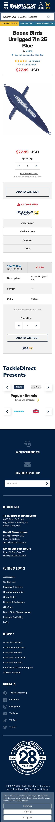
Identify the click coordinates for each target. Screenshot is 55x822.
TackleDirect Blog (18, 692)
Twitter (12, 727)
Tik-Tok (12, 720)
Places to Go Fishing (13, 617)
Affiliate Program (11, 672)
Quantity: (27, 158)
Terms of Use (32, 789)
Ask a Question (29, 64)
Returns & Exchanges (14, 602)
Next (48, 387)
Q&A (27, 248)
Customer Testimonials (14, 657)
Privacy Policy (22, 800)
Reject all (27, 811)
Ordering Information (13, 592)
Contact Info (9, 582)
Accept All (27, 817)
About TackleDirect (12, 642)
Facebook (14, 699)
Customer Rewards (13, 662)
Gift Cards (8, 607)
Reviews (27, 239)
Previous (7, 387)
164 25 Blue (14, 266)
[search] (48, 16)
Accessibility (9, 577)
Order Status (9, 597)
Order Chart (27, 231)
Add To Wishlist (27, 191)
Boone (29, 51)
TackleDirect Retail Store (20, 515)
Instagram (14, 706)
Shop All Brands (25, 399)
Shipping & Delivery (13, 587)
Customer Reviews (12, 652)
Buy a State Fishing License (17, 612)
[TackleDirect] (23, 6)
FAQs (6, 622)
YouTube (13, 713)
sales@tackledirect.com (14, 542)
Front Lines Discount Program (18, 667)
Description (27, 222)
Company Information (14, 647)
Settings (27, 805)
